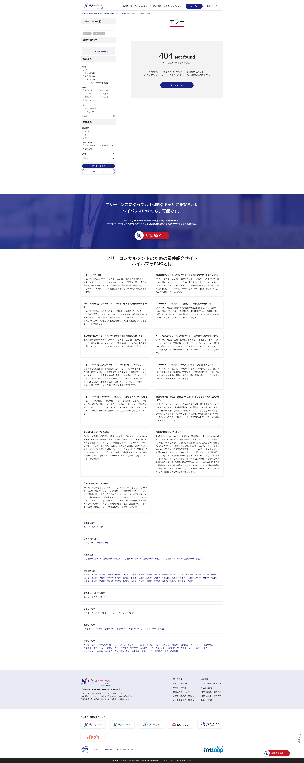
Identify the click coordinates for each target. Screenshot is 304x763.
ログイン (194, 6)
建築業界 (159, 651)
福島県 (133, 575)
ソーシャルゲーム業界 (197, 648)
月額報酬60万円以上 (92, 559)
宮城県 (110, 575)
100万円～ (89, 94)
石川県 (214, 575)
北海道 (86, 575)
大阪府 (182, 578)
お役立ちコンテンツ (171, 6)
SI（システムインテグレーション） (130, 645)
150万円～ (89, 97)
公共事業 (171, 648)
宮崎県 (173, 581)
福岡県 (133, 581)
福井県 (86, 578)
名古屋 (133, 578)
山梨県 (94, 578)
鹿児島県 (181, 581)
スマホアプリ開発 (105, 645)
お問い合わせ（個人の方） (211, 692)
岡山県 (214, 578)
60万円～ (88, 90)
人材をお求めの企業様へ (183, 696)
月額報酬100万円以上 (132, 559)
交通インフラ (147, 651)
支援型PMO (90, 79)
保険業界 (175, 645)
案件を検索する (98, 166)
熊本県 (157, 581)
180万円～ (105, 97)
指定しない (89, 100)
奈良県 (157, 578)
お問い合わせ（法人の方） (211, 696)
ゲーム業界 (181, 648)
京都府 (175, 578)
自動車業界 (209, 645)
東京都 (180, 575)
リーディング (128, 613)
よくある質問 (206, 688)
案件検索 (128, 6)
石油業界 (144, 648)
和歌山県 (166, 578)
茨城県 (141, 575)
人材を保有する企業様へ (183, 700)
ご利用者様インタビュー (210, 684)
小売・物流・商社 (157, 648)
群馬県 (157, 575)
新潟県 (198, 575)
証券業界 (165, 645)
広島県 (86, 581)
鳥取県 (198, 578)
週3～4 (88, 135)
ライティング (114, 613)
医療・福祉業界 (171, 651)
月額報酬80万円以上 (112, 559)
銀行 (158, 645)
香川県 (110, 581)
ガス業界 (124, 648)
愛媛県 (118, 581)
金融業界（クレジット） (191, 645)
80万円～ (104, 90)
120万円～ (105, 94)
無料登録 (204, 679)
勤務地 (85, 116)
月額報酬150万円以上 (173, 559)
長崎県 (149, 581)
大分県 (165, 581)
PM (86, 70)
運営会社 (97, 749)
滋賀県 (149, 578)
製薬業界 (87, 648)
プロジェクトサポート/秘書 (96, 83)
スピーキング (101, 613)
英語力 (85, 158)
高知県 (126, 581)
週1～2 (88, 131)
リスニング (88, 613)
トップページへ (177, 85)
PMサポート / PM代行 (93, 629)
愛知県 (126, 578)
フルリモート (90, 112)
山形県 (126, 575)
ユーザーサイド (91, 145)
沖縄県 (190, 581)
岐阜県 (110, 578)
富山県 (206, 575)
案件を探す (177, 679)
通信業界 (108, 651)
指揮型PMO (90, 73)
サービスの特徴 (156, 6)
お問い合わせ (212, 6)
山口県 (94, 581)
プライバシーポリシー (124, 749)
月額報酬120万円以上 (152, 559)
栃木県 (149, 575)
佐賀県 (141, 581)
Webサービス (89, 645)
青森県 (94, 575)
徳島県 (102, 581)
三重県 (141, 578)
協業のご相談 (206, 700)
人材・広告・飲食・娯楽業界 (127, 651)
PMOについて (140, 6)
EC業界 (150, 645)
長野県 (102, 578)
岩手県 (102, 575)
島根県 (206, 578)
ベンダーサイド (107, 145)
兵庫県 (190, 578)
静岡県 (118, 578)
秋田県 (118, 575)
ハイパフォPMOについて (183, 684)
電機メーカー (99, 648)
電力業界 (134, 648)
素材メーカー (112, 648)
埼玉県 (165, 575)
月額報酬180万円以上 (193, 559)
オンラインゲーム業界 (93, 651)
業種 (84, 154)
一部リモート (90, 108)
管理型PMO (90, 76)
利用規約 (108, 749)
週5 (86, 138)
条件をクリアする (98, 171)
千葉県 (173, 575)
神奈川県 (189, 575)
